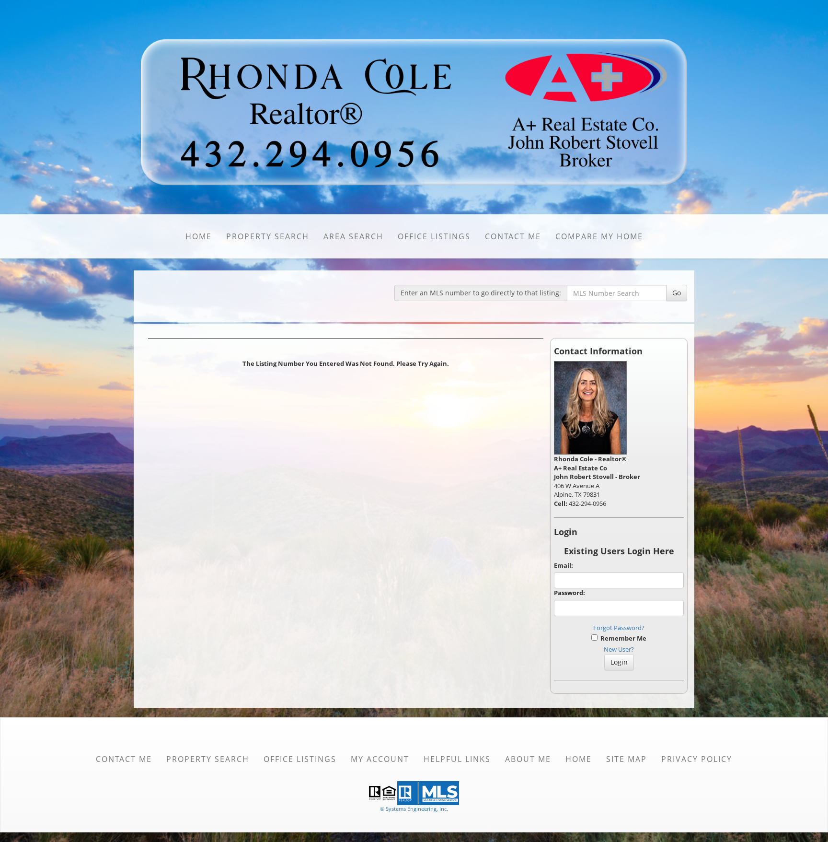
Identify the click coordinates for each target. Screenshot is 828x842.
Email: (563, 565)
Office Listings (434, 236)
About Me (528, 759)
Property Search (267, 236)
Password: (569, 592)
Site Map (626, 759)
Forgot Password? (618, 627)
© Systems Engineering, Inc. (414, 808)
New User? (619, 649)
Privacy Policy (696, 759)
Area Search (353, 236)
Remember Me (622, 638)
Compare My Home (599, 236)
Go (676, 292)
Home (198, 236)
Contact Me (513, 236)
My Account (380, 759)
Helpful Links (457, 759)
